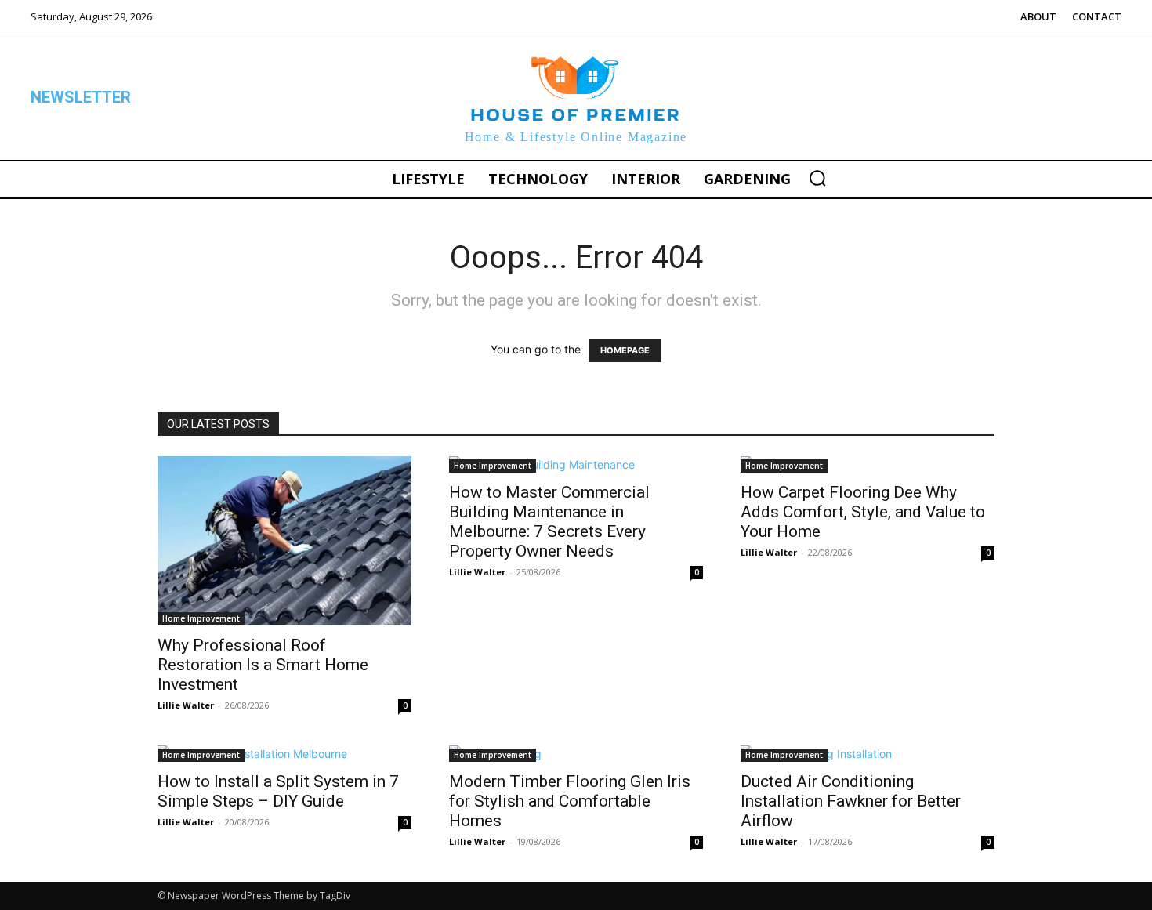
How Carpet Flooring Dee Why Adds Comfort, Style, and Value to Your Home (863, 512)
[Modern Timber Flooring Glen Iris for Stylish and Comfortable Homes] (576, 753)
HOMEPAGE (625, 350)
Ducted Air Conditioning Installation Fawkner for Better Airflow (851, 801)
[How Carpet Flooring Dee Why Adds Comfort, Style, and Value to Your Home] (867, 464)
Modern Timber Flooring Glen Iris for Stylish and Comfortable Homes (569, 801)
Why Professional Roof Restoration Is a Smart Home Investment (263, 665)
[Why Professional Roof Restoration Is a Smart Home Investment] (284, 540)
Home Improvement (201, 618)
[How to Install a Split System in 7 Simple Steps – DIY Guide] (284, 753)
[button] (817, 178)
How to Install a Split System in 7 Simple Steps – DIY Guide (278, 791)
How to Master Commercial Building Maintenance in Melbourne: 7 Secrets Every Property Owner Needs (549, 521)
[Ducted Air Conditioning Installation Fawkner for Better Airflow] (867, 753)
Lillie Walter (186, 705)
